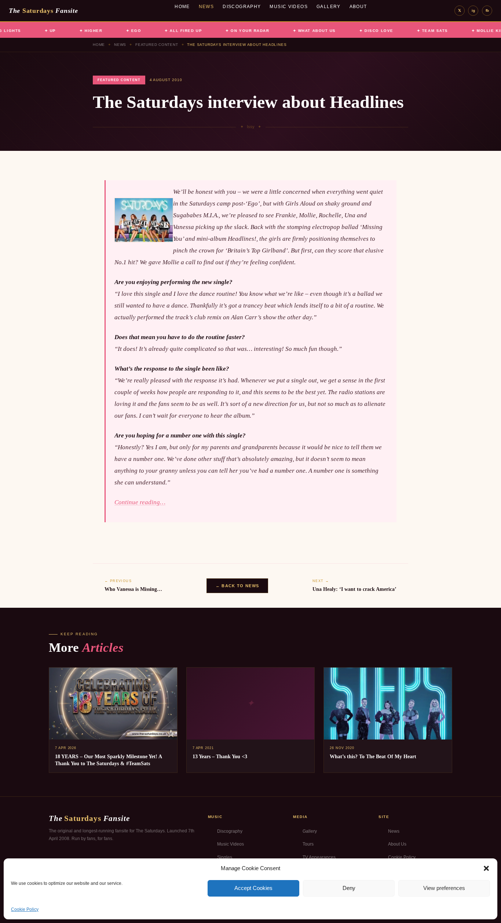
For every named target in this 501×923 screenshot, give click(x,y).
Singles (224, 857)
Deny (349, 888)
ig (473, 10)
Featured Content (156, 45)
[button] (486, 868)
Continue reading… (139, 502)
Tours (308, 844)
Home (182, 6)
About (358, 6)
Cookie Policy (25, 909)
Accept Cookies (253, 888)
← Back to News (237, 586)
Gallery (329, 6)
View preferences (444, 888)
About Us (397, 844)
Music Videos (289, 6)
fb (487, 10)
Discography (242, 6)
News (206, 6)
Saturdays (43, 10)
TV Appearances (319, 857)
